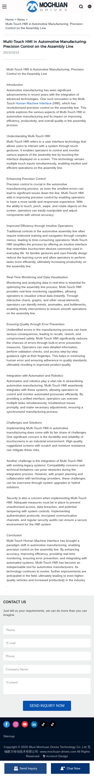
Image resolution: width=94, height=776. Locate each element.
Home (9, 19)
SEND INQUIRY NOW (47, 706)
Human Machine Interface (34, 103)
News (21, 19)
